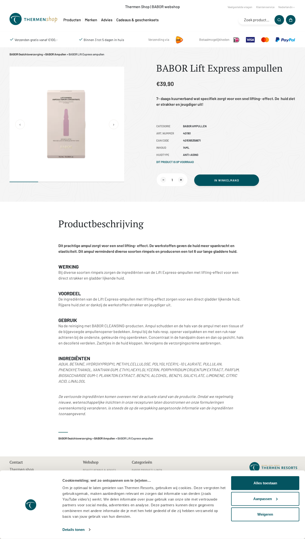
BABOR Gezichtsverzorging (26, 54)
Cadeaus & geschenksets (137, 19)
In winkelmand (226, 180)
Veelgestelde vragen (240, 7)
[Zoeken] (279, 20)
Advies (106, 19)
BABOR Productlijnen (147, 469)
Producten (72, 19)
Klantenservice (265, 7)
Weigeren (265, 514)
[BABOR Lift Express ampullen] (35, 19)
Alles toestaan (265, 483)
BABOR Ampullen (55, 54)
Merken (91, 19)
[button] (20, 124)
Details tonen (73, 530)
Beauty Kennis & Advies (99, 469)
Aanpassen (262, 499)
